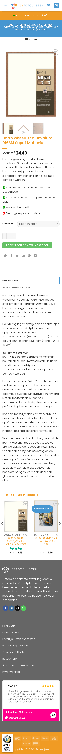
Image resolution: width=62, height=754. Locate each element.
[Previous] (8, 84)
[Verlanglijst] (48, 5)
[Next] (54, 84)
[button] (5, 5)
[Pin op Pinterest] (29, 256)
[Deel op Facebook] (11, 256)
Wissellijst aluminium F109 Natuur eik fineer (46, 540)
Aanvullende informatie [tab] (16, 287)
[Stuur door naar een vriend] (23, 256)
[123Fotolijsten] (27, 5)
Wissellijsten (11, 27)
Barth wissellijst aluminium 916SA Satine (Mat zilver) (16, 540)
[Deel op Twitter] (17, 256)
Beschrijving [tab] (10, 280)
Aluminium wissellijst (32, 27)
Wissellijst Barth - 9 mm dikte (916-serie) (36, 28)
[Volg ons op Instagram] (11, 608)
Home (10, 24)
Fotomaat (8, 223)
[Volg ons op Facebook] (5, 608)
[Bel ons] (23, 608)
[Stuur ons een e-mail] (17, 608)
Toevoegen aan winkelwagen (27, 245)
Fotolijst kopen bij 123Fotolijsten (34, 24)
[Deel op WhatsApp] (5, 256)
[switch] (7, 749)
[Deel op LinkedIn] (35, 256)
